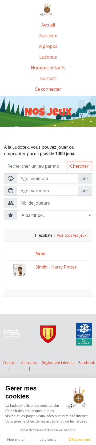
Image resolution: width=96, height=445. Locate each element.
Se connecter (48, 89)
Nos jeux (48, 36)
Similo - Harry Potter (56, 267)
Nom (40, 253)
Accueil (48, 25)
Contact (48, 78)
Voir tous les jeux (71, 235)
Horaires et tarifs (48, 68)
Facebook (86, 362)
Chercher (79, 166)
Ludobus (48, 57)
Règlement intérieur (58, 362)
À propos (48, 46)
